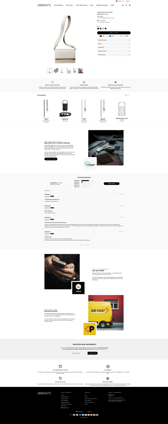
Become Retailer (88, 400)
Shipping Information (65, 402)
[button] (100, 14)
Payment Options (101, 54)
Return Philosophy (64, 400)
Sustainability (101, 47)
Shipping (104, 17)
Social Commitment (65, 396)
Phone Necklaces (58, 5)
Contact (86, 396)
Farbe (98, 26)
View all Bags (51, 158)
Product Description (102, 40)
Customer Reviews (64, 398)
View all (127, 95)
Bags (91, 5)
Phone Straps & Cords (81, 5)
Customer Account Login (89, 402)
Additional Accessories (102, 5)
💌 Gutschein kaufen (65, 407)
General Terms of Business (66, 404)
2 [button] (82, 245)
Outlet (112, 5)
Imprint (86, 404)
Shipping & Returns (102, 50)
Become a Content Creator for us (91, 398)
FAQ (85, 395)
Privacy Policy (63, 405)
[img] (48, 194)
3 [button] (84, 245)
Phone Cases (69, 5)
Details (99, 43)
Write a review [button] (111, 183)
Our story (63, 395)
